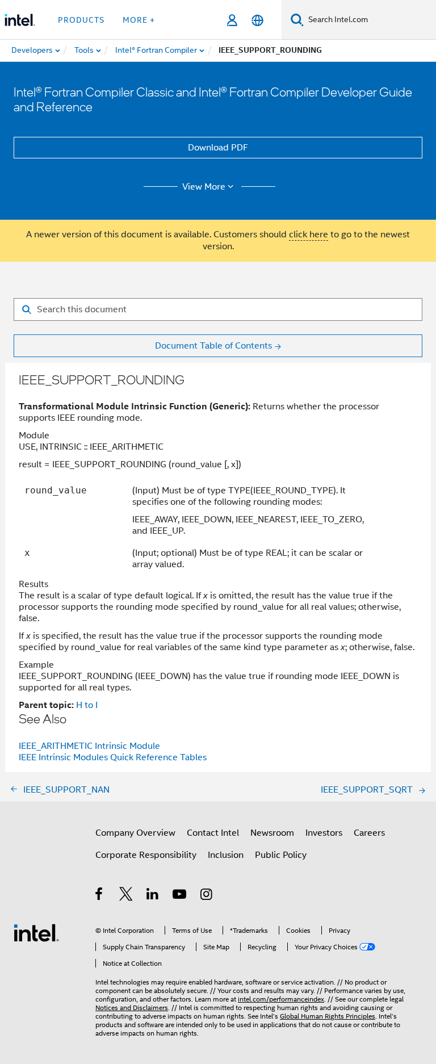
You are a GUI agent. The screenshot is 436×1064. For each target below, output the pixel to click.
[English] (257, 20)
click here (308, 234)
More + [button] (139, 20)
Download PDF (218, 147)
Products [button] (81, 20)
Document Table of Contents (213, 345)
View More (203, 186)
